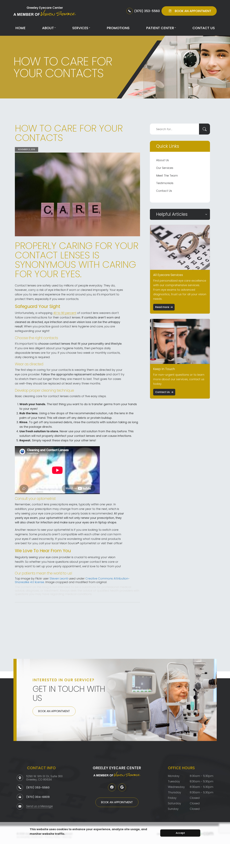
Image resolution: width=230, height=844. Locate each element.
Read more (162, 307)
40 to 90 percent (64, 313)
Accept (180, 833)
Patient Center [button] (160, 28)
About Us (162, 160)
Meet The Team (167, 175)
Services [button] (80, 28)
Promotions (118, 28)
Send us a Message (39, 806)
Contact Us (203, 28)
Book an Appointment (54, 711)
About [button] (48, 28)
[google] (122, 787)
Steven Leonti (59, 578)
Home (20, 28)
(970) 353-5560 (38, 787)
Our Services (164, 168)
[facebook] (112, 787)
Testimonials (164, 183)
